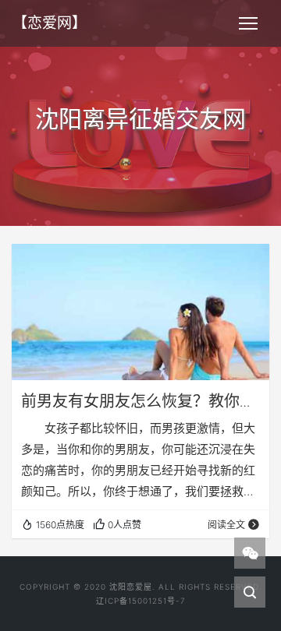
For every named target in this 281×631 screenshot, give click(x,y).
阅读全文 (226, 525)
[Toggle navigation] (248, 23)
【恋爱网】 (49, 23)
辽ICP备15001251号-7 (141, 600)
